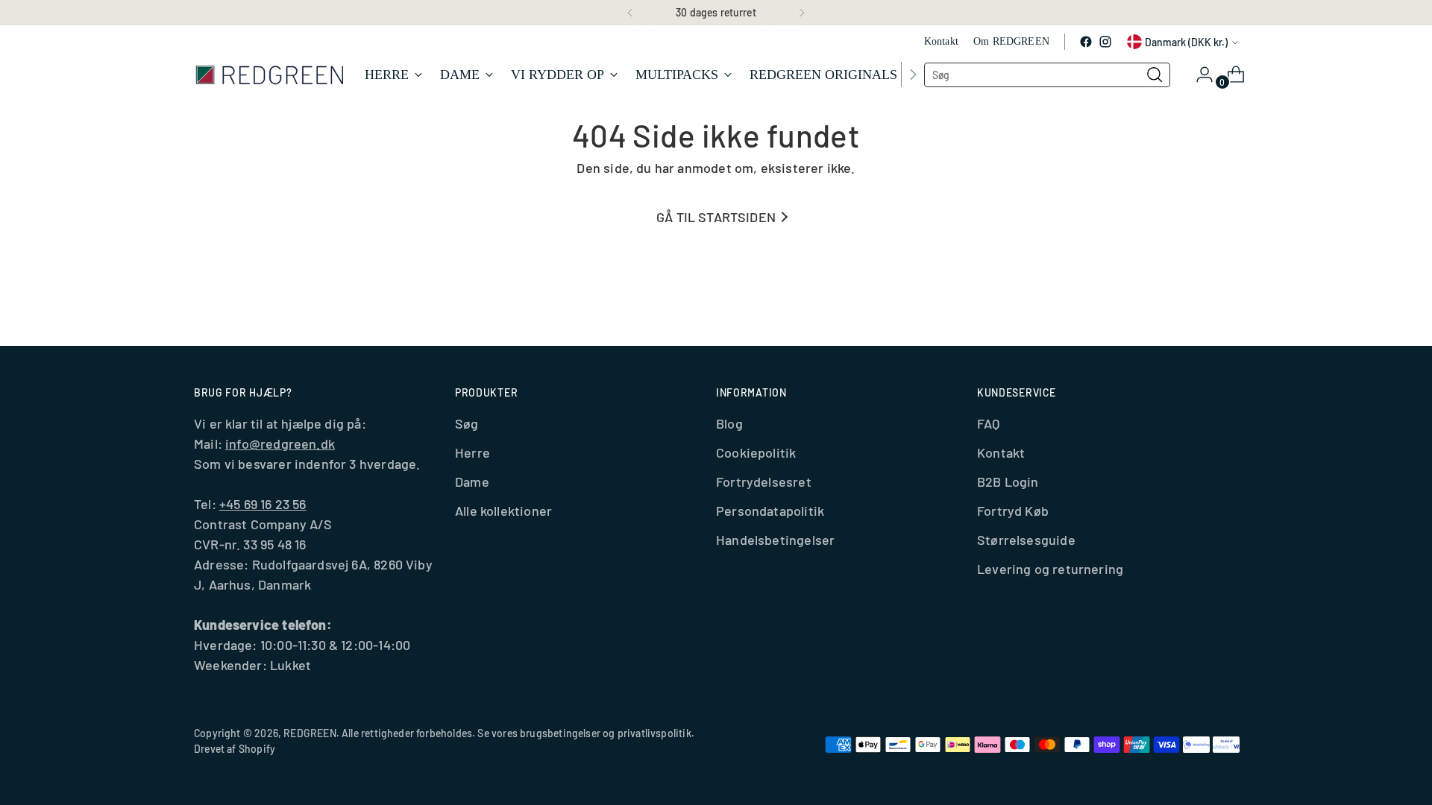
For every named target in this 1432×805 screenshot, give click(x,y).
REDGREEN (309, 733)
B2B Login (1008, 481)
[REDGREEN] (268, 74)
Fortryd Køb (1013, 510)
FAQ (988, 423)
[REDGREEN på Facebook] (1086, 41)
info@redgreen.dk (280, 443)
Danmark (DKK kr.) (1186, 42)
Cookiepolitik (756, 452)
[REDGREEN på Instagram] (1105, 41)
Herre (472, 452)
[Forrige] (630, 12)
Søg (467, 423)
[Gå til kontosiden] (1198, 74)
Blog (729, 423)
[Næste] (801, 12)
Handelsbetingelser (775, 539)
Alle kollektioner (503, 510)
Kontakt (1001, 452)
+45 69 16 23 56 (263, 504)
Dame (472, 481)
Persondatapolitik (770, 510)
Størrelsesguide (1026, 539)
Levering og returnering (1050, 569)
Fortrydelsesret (763, 481)
